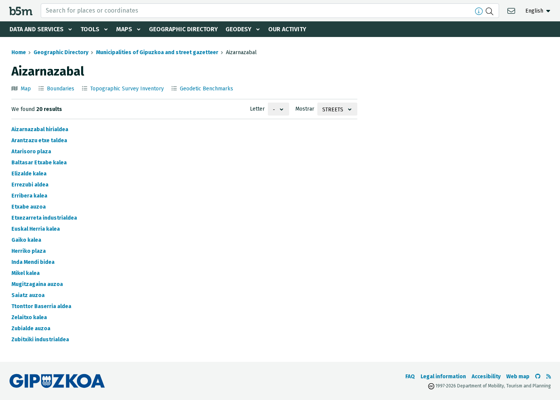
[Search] (490, 10)
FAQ (410, 376)
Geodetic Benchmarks (206, 88)
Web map (518, 376)
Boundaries (60, 88)
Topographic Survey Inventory (127, 88)
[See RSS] (548, 376)
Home (18, 52)
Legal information (443, 376)
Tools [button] (89, 29)
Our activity (287, 29)
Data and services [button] (37, 29)
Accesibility (486, 376)
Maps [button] (124, 29)
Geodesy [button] (238, 29)
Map (26, 88)
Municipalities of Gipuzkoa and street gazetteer (157, 52)
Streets (332, 109)
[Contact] (512, 10)
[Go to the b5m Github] (538, 376)
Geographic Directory (183, 29)
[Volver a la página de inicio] (20, 10)
